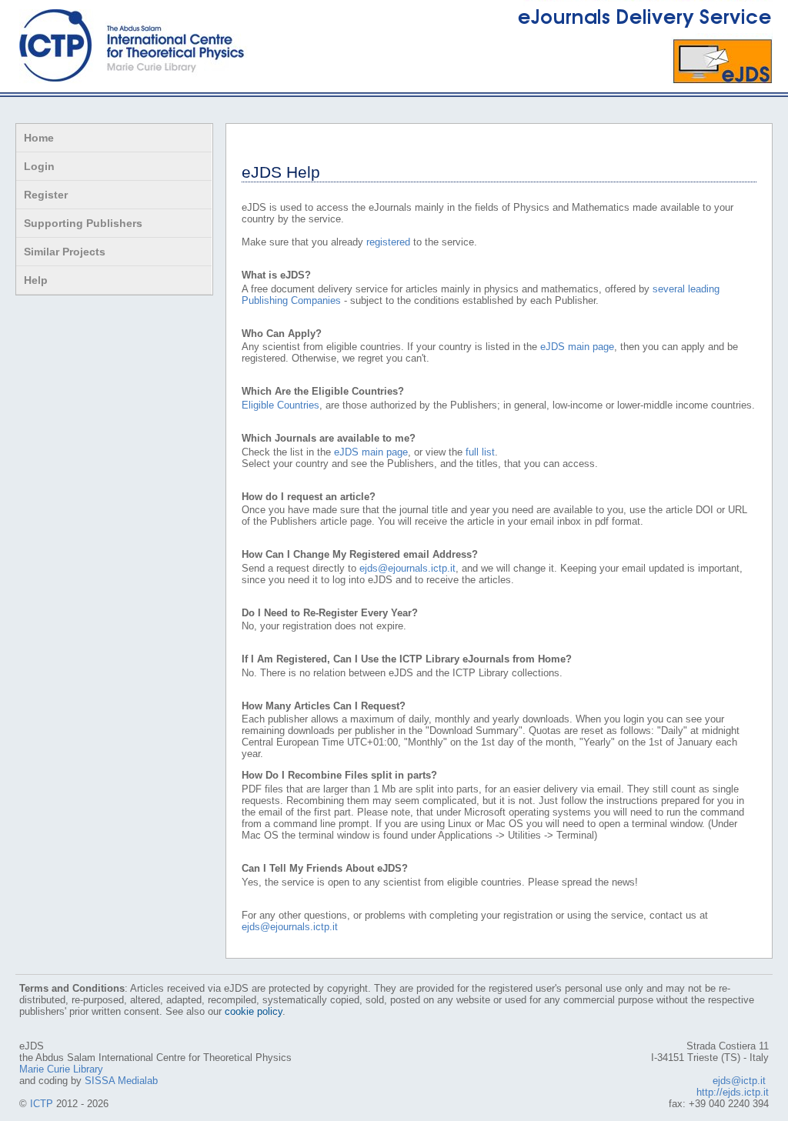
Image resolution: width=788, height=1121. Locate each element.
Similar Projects (64, 251)
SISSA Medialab (121, 1080)
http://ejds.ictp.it (732, 1092)
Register (46, 195)
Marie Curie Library (61, 1069)
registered (388, 242)
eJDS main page (577, 346)
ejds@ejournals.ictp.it (407, 568)
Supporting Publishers (83, 223)
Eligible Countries (280, 405)
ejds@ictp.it (739, 1080)
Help (36, 280)
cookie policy (253, 1011)
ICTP (41, 1103)
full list (480, 452)
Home (39, 138)
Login (39, 166)
